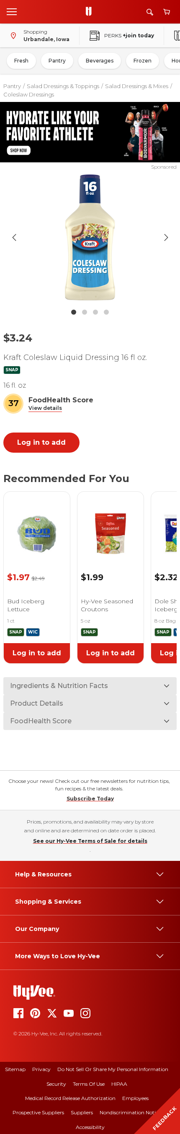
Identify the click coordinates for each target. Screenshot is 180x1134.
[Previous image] (14, 237)
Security (56, 1084)
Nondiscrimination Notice (130, 1112)
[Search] (150, 12)
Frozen (143, 60)
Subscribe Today (90, 798)
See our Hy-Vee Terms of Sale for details (90, 841)
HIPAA (119, 1084)
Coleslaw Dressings (28, 94)
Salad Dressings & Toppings (63, 86)
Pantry (57, 60)
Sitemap (15, 1069)
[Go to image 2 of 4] (84, 312)
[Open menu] (12, 11)
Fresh (21, 60)
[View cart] (166, 12)
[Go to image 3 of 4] (95, 312)
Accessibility (90, 1127)
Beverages (99, 60)
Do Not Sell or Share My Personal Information (112, 1069)
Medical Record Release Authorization (70, 1098)
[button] (45, 408)
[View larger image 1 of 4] (90, 237)
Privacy (41, 1069)
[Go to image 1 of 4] (73, 312)
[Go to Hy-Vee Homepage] (91, 12)
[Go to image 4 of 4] (106, 312)
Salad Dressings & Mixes (136, 86)
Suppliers (82, 1112)
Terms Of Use (89, 1084)
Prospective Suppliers (38, 1112)
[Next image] (166, 237)
